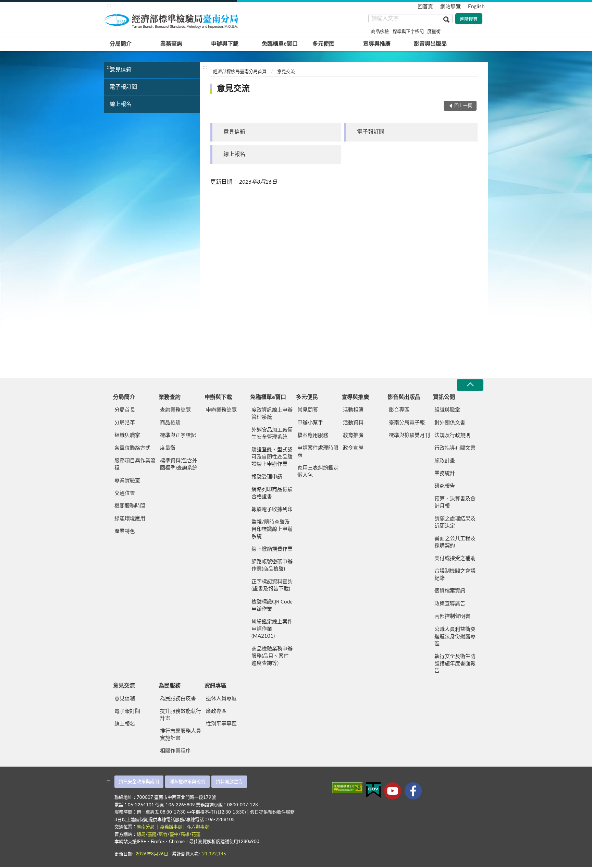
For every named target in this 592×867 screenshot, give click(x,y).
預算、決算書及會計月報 (455, 502)
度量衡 (434, 31)
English (476, 6)
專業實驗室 (127, 480)
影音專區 (399, 410)
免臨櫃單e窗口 (280, 44)
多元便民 (323, 44)
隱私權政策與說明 (187, 782)
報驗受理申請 (266, 476)
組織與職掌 (127, 435)
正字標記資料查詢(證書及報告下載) (272, 585)
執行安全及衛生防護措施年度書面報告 (455, 663)
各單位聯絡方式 (132, 448)
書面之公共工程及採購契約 (455, 542)
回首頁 (425, 6)
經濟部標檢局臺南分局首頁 (240, 72)
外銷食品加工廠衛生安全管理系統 (272, 433)
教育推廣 (353, 435)
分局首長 (124, 410)
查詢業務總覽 (175, 410)
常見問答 (307, 410)
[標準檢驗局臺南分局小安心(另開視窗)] (413, 790)
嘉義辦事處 (171, 827)
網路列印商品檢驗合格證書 (272, 493)
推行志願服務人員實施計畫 (180, 735)
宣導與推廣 (377, 44)
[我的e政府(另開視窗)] (373, 790)
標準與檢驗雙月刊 (409, 435)
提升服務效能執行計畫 (180, 715)
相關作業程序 (175, 751)
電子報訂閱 (123, 87)
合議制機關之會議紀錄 (455, 575)
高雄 (185, 834)
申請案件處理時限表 (317, 451)
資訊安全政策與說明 (139, 782)
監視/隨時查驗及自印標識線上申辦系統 (272, 529)
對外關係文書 (449, 422)
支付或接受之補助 (455, 558)
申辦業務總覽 (221, 410)
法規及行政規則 (452, 435)
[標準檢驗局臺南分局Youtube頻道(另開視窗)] (392, 790)
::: (109, 5)
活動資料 (353, 422)
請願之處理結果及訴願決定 (455, 522)
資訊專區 (215, 685)
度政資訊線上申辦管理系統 (272, 413)
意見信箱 (121, 70)
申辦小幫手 (310, 422)
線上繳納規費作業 (272, 549)
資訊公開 (444, 397)
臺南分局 (146, 827)
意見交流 (286, 72)
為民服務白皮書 (178, 698)
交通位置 (124, 493)
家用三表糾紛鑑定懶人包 (317, 471)
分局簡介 (121, 44)
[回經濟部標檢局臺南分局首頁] (172, 20)
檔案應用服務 (312, 435)
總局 (141, 834)
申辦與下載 (224, 44)
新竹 (163, 834)
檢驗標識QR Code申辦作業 (272, 605)
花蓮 (196, 834)
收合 (470, 385)
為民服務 (170, 685)
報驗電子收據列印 (272, 509)
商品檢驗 (380, 31)
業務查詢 (171, 44)
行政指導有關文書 (455, 448)
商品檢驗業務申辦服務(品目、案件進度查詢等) (272, 656)
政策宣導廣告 (449, 603)
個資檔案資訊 (449, 591)
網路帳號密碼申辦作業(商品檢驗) (272, 565)
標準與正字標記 (408, 31)
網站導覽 (450, 6)
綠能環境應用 (129, 518)
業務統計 (444, 473)
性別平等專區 (221, 723)
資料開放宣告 (229, 782)
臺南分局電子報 (407, 422)
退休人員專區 (221, 698)
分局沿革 (124, 422)
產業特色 (124, 531)
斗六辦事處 (198, 827)
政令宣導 (353, 448)
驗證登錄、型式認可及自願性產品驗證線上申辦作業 (272, 457)
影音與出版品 (430, 44)
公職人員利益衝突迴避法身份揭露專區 (455, 636)
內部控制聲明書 (452, 616)
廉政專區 (216, 711)
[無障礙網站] (347, 787)
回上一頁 (463, 105)
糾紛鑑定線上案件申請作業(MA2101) (272, 629)
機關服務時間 (129, 506)
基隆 (152, 834)
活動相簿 (353, 410)
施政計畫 (444, 460)
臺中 (174, 834)
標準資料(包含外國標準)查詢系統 (178, 464)
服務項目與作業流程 (135, 464)
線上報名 (121, 104)
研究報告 (444, 486)
